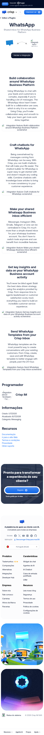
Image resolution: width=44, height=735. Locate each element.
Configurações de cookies (30, 612)
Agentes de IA (29, 566)
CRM (25, 580)
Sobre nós (6, 591)
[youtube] (23, 536)
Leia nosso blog (29, 591)
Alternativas (7, 570)
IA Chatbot (27, 570)
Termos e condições (11, 440)
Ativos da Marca (9, 603)
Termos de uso (29, 599)
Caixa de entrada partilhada (30, 575)
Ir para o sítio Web (10, 437)
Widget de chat (29, 562)
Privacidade (7, 443)
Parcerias (6, 607)
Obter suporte (8, 446)
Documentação (9, 434)
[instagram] (27, 536)
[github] (35, 536)
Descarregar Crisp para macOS (27, 539)
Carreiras (6, 599)
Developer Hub (8, 578)
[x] (19, 536)
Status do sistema (13, 715)
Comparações (8, 566)
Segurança (27, 595)
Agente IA (19, 732)
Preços (28, 732)
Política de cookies (30, 607)
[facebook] (15, 536)
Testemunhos (9, 562)
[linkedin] (31, 536)
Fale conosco (7, 595)
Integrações (7, 574)
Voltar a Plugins (9, 18)
